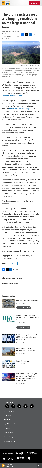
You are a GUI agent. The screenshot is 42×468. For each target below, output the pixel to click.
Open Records (8, 432)
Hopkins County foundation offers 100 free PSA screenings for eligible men (27, 317)
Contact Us (7, 415)
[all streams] (39, 465)
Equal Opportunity (10, 424)
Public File (7, 428)
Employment (8, 419)
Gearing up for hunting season (27, 300)
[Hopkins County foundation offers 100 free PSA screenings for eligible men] (8, 318)
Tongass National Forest (12, 96)
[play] (3, 465)
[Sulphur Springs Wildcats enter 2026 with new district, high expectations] (8, 338)
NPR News (12, 263)
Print (37, 34)
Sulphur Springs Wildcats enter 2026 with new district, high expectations (27, 337)
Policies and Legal (9, 441)
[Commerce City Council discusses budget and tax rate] (8, 351)
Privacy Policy (8, 437)
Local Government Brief (24, 361)
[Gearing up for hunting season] (8, 303)
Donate (35, 3)
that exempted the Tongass (20, 109)
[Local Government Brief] (8, 364)
